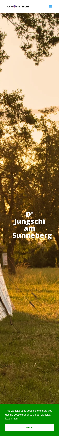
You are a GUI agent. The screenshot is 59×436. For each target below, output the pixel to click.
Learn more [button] (12, 418)
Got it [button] (29, 427)
